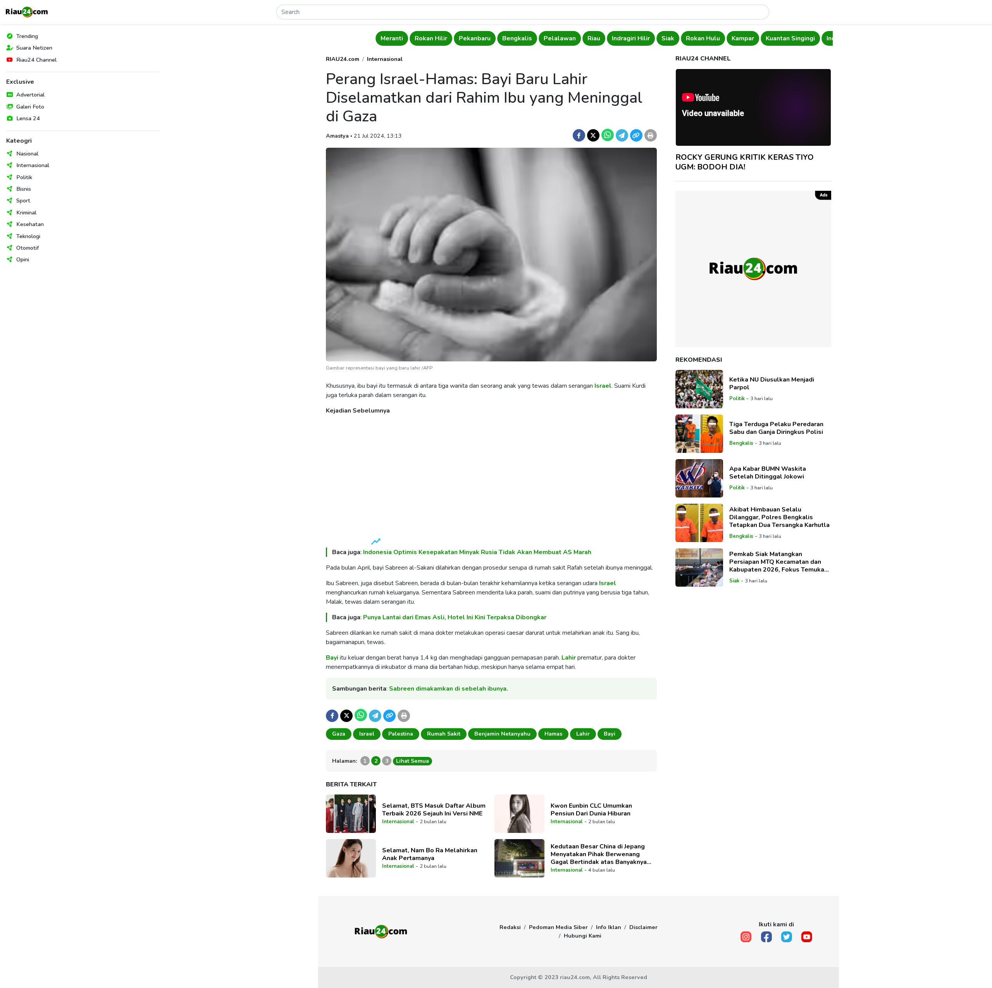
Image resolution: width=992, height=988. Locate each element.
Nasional (27, 153)
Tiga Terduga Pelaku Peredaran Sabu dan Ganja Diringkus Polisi (776, 428)
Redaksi (510, 927)
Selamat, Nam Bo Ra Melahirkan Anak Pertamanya (429, 854)
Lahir (568, 657)
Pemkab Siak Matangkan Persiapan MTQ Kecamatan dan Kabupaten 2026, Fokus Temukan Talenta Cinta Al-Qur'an (778, 561)
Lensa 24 (28, 118)
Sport (23, 200)
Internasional (32, 165)
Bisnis (23, 189)
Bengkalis (517, 38)
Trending (27, 36)
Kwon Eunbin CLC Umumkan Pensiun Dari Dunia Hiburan (591, 809)
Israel (602, 386)
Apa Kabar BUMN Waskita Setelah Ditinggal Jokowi (767, 472)
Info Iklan (608, 927)
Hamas (553, 734)
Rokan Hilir (431, 38)
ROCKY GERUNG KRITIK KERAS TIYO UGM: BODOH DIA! (744, 162)
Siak (667, 38)
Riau (593, 38)
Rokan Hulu (703, 38)
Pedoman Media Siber (558, 927)
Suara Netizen (34, 48)
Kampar (743, 38)
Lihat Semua (412, 761)
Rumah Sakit (443, 734)
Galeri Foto (30, 107)
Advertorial (30, 94)
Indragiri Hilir (631, 38)
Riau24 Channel (36, 60)
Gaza (338, 734)
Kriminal (26, 212)
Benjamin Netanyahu (502, 734)
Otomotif (27, 248)
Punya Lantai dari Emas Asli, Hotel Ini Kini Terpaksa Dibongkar (454, 617)
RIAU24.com (342, 59)
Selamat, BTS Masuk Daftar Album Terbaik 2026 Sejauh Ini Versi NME (434, 809)
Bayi (332, 657)
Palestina (400, 734)
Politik (24, 177)
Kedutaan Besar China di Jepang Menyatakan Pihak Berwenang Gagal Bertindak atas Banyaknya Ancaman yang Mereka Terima (599, 854)
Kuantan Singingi (790, 38)
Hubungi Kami (582, 936)
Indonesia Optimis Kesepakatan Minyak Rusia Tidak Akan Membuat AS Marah (477, 552)
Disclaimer (643, 927)
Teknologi (28, 236)
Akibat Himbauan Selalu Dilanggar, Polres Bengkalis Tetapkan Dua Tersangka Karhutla (779, 517)
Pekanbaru (475, 38)
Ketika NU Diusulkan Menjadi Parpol (771, 383)
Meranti (392, 38)
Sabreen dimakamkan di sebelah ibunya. (448, 688)
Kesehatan (30, 224)
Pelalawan (560, 38)
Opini (22, 259)
